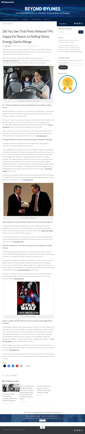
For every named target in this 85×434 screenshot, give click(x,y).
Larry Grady (7, 46)
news (8, 375)
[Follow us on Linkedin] (79, 23)
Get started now (42, 136)
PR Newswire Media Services (10, 19)
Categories (25, 19)
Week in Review (7, 24)
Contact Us (46, 19)
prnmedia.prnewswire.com (10, 60)
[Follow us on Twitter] (75, 23)
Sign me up (63, 67)
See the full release (47, 231)
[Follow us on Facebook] (77, 23)
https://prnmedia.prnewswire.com (73, 51)
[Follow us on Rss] (82, 23)
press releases (13, 375)
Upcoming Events (36, 19)
